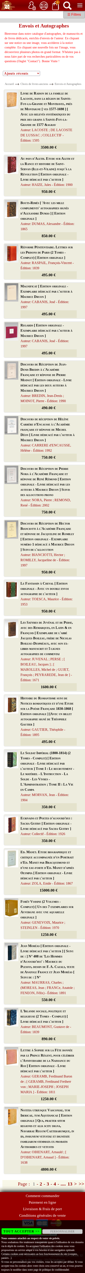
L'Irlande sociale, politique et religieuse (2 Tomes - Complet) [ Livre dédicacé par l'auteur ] (45, 1021)
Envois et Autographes (68, 84)
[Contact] (43, 5)
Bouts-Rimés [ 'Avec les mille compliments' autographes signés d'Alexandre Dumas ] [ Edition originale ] (47, 216)
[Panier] (55, 5)
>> (81, 1184)
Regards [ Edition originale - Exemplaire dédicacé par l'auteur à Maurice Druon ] (46, 335)
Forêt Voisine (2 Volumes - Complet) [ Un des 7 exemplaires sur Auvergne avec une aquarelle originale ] (46, 915)
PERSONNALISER (62, 1231)
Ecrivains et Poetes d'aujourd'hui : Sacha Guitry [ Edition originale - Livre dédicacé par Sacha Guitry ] (46, 826)
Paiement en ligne (42, 1202)
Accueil (9, 84)
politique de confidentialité (55, 1269)
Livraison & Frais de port (42, 1209)
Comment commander (43, 1196)
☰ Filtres (74, 14)
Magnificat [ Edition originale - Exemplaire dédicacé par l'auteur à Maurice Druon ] (46, 296)
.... (63, 1184)
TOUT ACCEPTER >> (21, 1231)
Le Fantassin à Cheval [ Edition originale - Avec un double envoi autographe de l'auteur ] (46, 594)
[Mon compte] (32, 5)
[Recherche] (67, 5)
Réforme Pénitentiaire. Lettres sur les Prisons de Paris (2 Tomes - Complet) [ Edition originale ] (47, 257)
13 (70, 1184)
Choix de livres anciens (34, 84)
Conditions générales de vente (42, 1215)
